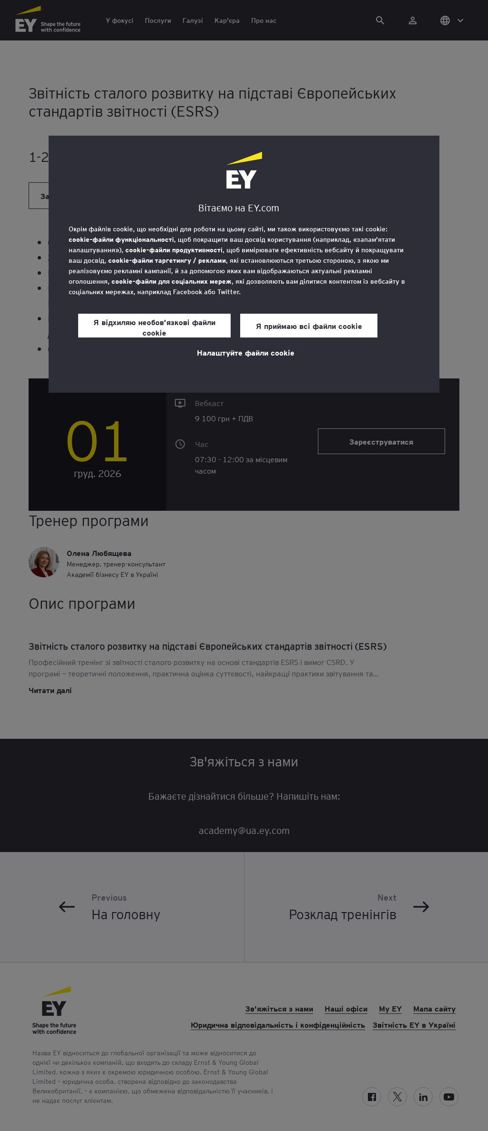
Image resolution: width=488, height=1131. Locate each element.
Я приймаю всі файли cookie (309, 325)
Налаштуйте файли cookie (246, 352)
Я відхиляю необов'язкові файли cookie (154, 327)
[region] (244, 264)
